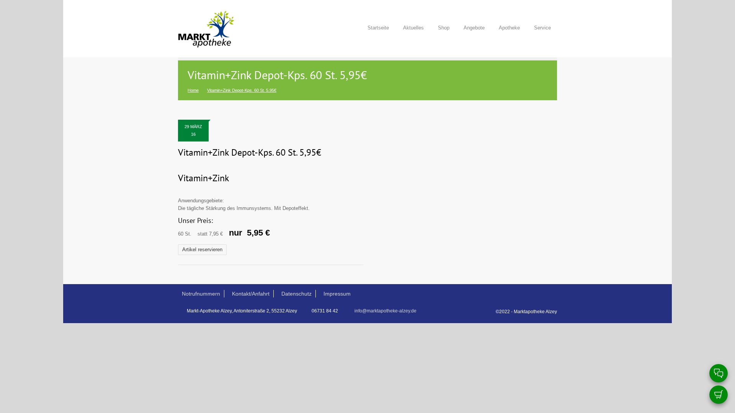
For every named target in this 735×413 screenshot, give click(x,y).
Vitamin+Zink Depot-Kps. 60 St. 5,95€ (249, 152)
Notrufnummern (201, 294)
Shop (443, 28)
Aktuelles (413, 28)
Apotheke (509, 28)
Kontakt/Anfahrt (251, 294)
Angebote (474, 28)
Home (193, 90)
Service (542, 28)
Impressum (337, 294)
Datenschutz (296, 294)
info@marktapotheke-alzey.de (385, 311)
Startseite (378, 28)
